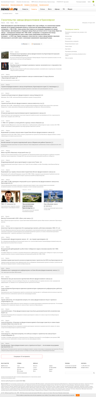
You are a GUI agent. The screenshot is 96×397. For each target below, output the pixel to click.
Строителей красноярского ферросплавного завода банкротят (22, 95)
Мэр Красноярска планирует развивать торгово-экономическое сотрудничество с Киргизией (36, 66)
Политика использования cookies (8, 378)
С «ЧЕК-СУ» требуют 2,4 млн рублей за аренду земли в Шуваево (22, 122)
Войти (89, 1)
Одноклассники (6, 367)
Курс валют (66, 1)
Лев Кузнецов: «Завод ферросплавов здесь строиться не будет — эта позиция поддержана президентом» (30, 346)
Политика (46, 189)
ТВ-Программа (52, 367)
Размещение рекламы (70, 367)
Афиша (50, 365)
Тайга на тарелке (69, 58)
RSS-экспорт (20, 371)
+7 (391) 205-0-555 (85, 365)
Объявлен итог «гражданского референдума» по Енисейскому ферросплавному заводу (30, 270)
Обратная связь (20, 367)
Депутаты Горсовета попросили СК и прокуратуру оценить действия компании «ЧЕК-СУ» (30, 228)
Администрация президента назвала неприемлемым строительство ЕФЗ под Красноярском (31, 260)
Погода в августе (5, 5)
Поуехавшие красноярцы (71, 51)
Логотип (19, 369)
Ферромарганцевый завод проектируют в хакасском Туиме (21, 162)
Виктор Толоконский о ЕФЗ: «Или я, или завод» (17, 218)
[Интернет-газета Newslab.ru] (10, 9)
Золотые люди (68, 36)
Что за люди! (68, 38)
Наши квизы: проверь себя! (16, 5)
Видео (12, 22)
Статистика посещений (70, 365)
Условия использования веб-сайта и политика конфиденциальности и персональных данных (21, 376)
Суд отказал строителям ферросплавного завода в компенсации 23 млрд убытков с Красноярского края (27, 77)
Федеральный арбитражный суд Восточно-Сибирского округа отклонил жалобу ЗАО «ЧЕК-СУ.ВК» (30, 249)
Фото (16, 22)
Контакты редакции (22, 373)
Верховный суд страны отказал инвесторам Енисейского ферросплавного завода (28, 172)
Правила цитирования (63, 393)
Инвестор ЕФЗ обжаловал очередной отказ (15, 152)
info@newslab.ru (85, 367)
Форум (50, 369)
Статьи (7, 22)
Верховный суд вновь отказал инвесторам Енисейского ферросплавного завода (27, 132)
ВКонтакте (5, 365)
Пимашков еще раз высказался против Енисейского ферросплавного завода (26, 279)
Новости (3, 22)
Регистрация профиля (81, 1)
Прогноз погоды (51, 1)
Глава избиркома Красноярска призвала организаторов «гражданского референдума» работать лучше (31, 289)
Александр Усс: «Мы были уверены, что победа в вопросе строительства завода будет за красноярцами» (28, 334)
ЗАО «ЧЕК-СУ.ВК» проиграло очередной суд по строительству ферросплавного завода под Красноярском (30, 182)
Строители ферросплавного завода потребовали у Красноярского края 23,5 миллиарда (29, 86)
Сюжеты (35, 369)
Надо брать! (68, 49)
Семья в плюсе (68, 46)
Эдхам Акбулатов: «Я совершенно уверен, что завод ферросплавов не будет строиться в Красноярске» (28, 300)
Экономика (3, 189)
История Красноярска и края (71, 43)
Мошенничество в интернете (71, 41)
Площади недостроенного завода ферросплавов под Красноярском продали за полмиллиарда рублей (34, 54)
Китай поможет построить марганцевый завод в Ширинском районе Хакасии (27, 142)
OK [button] (77, 395)
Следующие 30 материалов (22, 356)
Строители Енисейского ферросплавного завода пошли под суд (22, 103)
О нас (18, 365)
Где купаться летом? (44, 5)
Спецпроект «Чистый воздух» (31, 5)
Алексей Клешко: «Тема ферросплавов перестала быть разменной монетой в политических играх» (30, 311)
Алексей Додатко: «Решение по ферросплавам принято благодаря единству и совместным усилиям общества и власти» (30, 323)
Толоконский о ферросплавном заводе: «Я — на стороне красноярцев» (24, 239)
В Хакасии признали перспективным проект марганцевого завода (23, 113)
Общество (24, 189)
